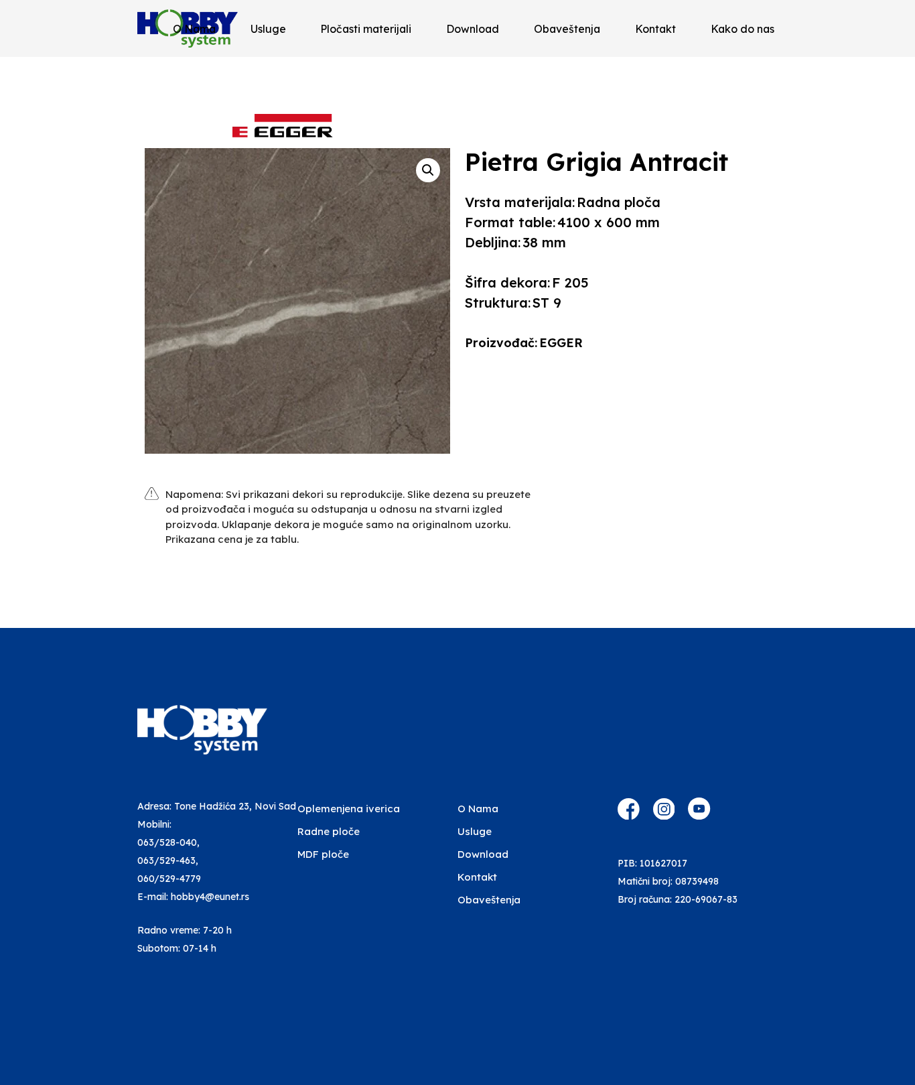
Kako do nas (742, 29)
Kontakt (655, 29)
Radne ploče (328, 831)
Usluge (268, 29)
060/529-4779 (169, 879)
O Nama (194, 29)
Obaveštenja (567, 29)
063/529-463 (166, 860)
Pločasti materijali (365, 29)
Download (472, 29)
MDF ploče (323, 854)
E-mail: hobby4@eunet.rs (193, 897)
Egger (561, 342)
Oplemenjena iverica (348, 808)
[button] (428, 170)
